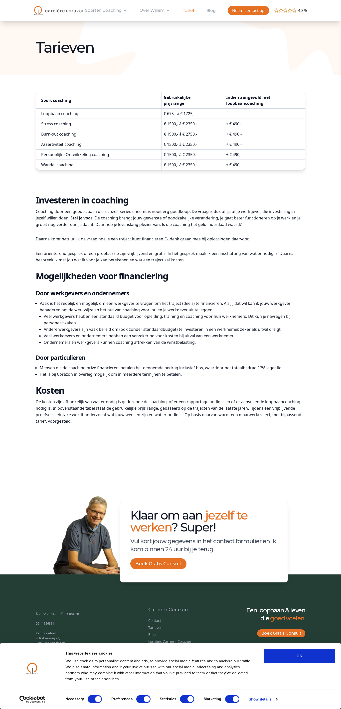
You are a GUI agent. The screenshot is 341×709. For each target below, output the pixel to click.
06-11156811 (45, 623)
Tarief (188, 10)
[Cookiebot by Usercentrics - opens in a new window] (32, 699)
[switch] (143, 699)
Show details (260, 699)
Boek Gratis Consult (158, 563)
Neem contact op (248, 10)
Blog (211, 10)
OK (299, 656)
